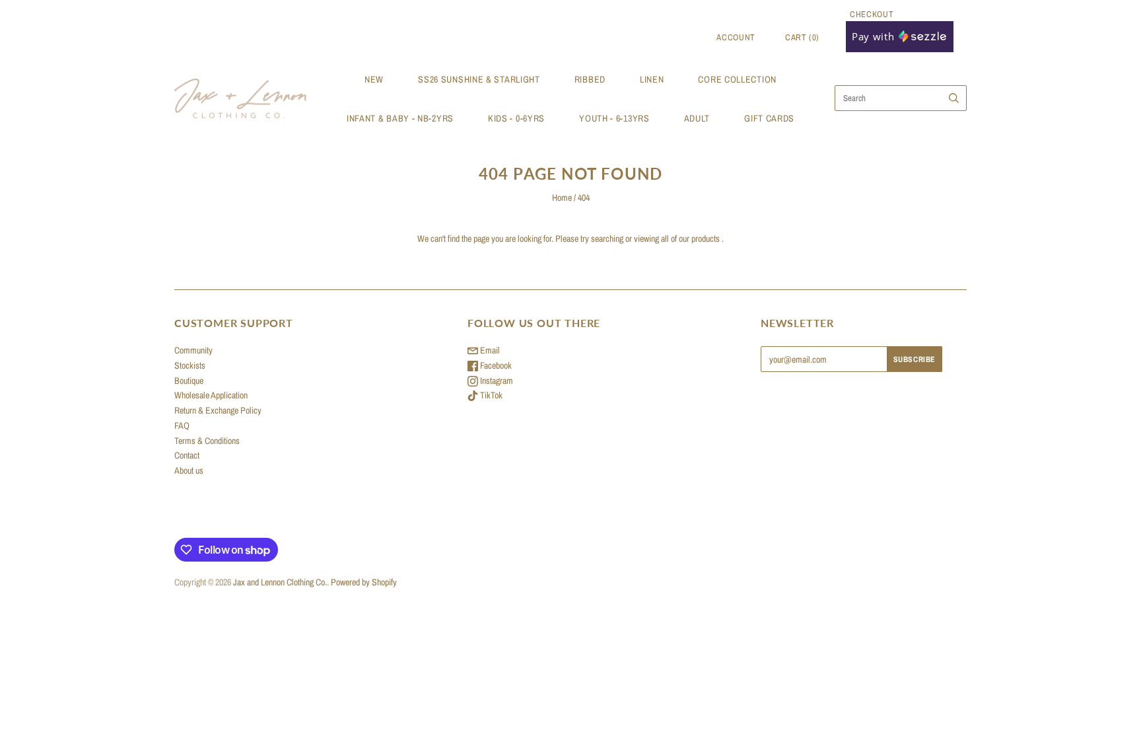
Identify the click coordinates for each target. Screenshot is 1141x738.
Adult (697, 118)
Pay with (874, 36)
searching (607, 238)
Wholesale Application (211, 395)
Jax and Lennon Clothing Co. (280, 582)
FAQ (182, 425)
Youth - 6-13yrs (614, 118)
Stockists (189, 365)
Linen (652, 79)
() (802, 37)
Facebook (495, 365)
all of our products (690, 238)
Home (562, 197)
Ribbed (589, 79)
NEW (374, 79)
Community (193, 350)
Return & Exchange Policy (217, 410)
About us (188, 470)
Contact (186, 455)
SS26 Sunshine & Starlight (479, 79)
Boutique (188, 381)
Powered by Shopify (364, 582)
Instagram (495, 381)
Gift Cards (769, 118)
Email (489, 350)
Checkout (871, 14)
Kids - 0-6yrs (516, 118)
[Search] (954, 98)
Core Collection (737, 79)
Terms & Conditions (207, 441)
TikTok (490, 395)
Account (735, 37)
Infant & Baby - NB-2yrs (400, 118)
